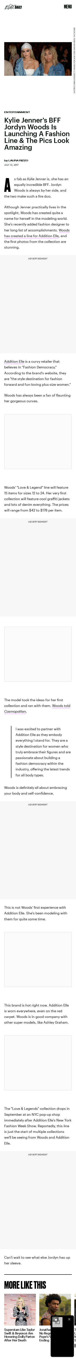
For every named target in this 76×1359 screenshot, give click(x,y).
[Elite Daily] (13, 7)
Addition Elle (14, 361)
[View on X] (38, 441)
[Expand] (55, 1319)
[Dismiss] (69, 1319)
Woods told (61, 706)
